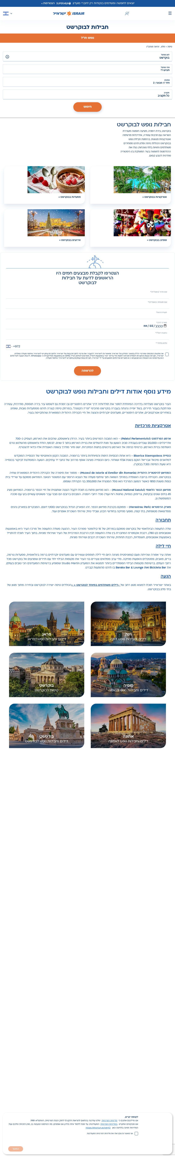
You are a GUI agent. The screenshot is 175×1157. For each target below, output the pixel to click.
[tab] (87, 38)
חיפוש (88, 106)
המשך (15, 1149)
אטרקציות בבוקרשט (155, 197)
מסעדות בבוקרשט (70, 197)
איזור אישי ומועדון (126, 13)
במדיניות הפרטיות (108, 1124)
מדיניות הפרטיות (109, 1121)
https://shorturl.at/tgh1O (98, 1128)
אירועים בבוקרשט (71, 240)
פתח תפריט (170, 13)
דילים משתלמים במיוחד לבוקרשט (97, 585)
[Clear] (7, 56)
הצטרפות (49, 3)
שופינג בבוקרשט (158, 240)
